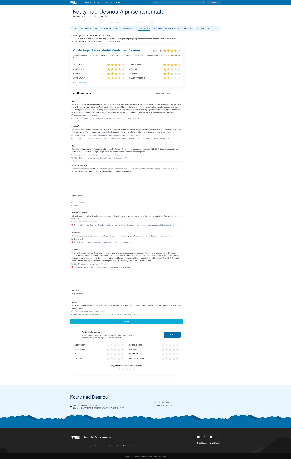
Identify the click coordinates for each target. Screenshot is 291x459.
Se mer (126, 322)
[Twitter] (204, 436)
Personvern (74, 446)
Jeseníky (89, 22)
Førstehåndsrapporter (125, 28)
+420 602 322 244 (161, 402)
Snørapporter (92, 2)
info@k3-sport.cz (162, 405)
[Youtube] (198, 436)
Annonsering (105, 437)
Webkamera (106, 28)
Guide (76, 28)
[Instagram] (210, 436)
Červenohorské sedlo (146, 22)
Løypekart (157, 28)
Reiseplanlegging (112, 2)
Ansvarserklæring (86, 446)
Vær (97, 28)
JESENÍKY (78, 16)
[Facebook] (217, 436)
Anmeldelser (144, 28)
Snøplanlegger (172, 28)
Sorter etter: (159, 93)
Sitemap (111, 446)
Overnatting (203, 28)
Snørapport (86, 28)
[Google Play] (202, 443)
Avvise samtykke (137, 446)
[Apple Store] (214, 443)
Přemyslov (127, 22)
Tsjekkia (100, 22)
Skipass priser (188, 28)
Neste (172, 335)
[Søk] (203, 2)
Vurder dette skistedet (80, 83)
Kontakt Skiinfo (90, 437)
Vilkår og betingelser (100, 446)
